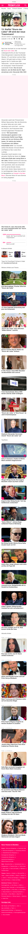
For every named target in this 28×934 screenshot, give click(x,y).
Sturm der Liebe (9, 51)
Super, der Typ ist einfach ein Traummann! (15, 236)
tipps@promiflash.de (10, 263)
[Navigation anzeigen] (2, 5)
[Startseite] (14, 5)
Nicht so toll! (10, 244)
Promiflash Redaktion (18, 36)
